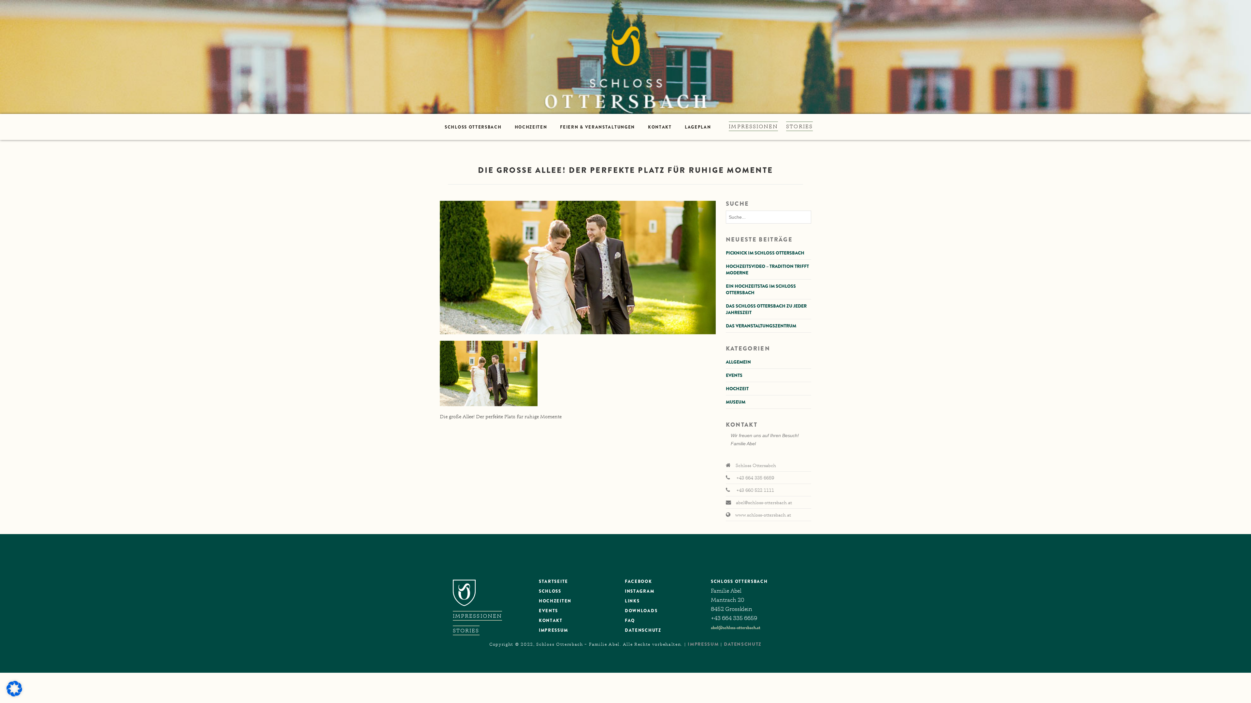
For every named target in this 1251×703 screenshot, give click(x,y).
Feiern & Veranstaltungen (597, 127)
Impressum (553, 630)
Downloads (641, 611)
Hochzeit (737, 388)
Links (632, 601)
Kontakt (660, 127)
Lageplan (698, 127)
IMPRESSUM (703, 644)
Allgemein (738, 362)
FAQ (630, 620)
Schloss (550, 591)
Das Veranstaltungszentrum (761, 326)
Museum (735, 402)
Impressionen (753, 126)
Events (734, 375)
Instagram (639, 591)
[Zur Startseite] (625, 57)
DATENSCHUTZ (643, 630)
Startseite (553, 581)
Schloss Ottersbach (473, 127)
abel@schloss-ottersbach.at (735, 627)
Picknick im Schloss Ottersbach (765, 253)
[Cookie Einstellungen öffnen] (14, 695)
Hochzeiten (531, 127)
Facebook (638, 581)
